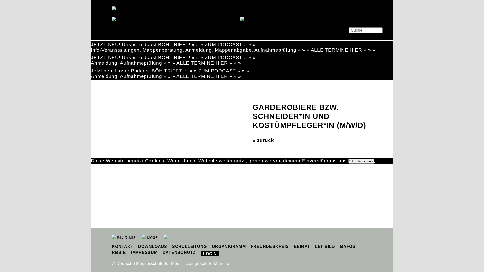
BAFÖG (348, 246)
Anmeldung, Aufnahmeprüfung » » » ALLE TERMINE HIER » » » (166, 63)
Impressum (144, 252)
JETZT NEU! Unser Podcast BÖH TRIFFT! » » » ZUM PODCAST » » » (173, 44)
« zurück (263, 140)
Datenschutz (179, 252)
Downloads (152, 246)
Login (210, 254)
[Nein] (374, 162)
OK (351, 161)
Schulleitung (189, 246)
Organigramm (229, 246)
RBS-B (119, 252)
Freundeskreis (270, 246)
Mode (152, 237)
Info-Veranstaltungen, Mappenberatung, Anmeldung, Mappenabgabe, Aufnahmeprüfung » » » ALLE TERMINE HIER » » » (233, 50)
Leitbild (325, 246)
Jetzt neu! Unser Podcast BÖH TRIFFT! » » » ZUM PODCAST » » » (170, 70)
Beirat (302, 246)
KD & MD (125, 237)
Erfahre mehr (364, 161)
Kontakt (122, 246)
